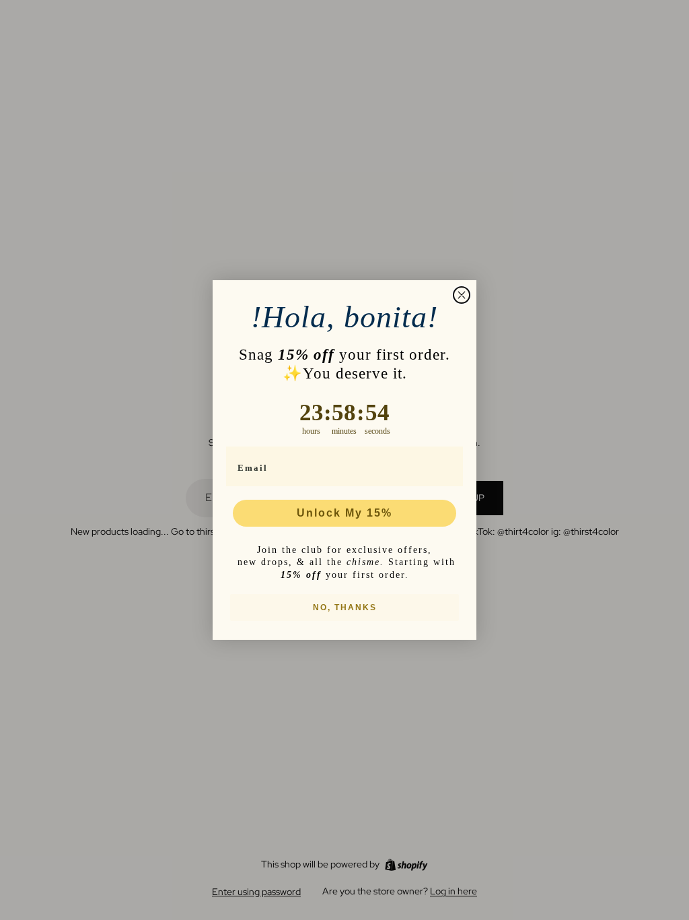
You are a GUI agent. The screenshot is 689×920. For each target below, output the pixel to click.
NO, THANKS (345, 607)
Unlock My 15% (344, 513)
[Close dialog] (462, 295)
